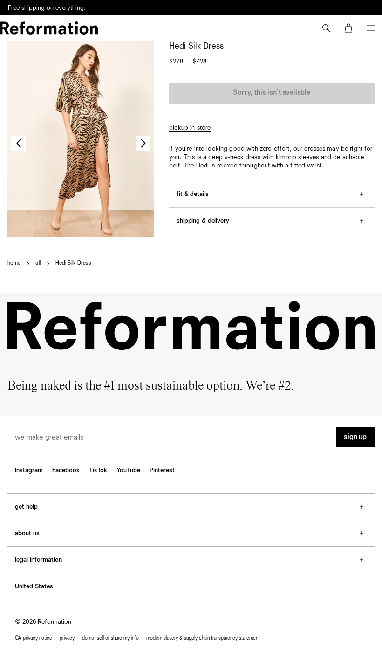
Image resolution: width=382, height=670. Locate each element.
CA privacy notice (33, 638)
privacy (67, 638)
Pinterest (162, 470)
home (13, 263)
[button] (326, 28)
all (37, 263)
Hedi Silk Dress (73, 263)
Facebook (66, 470)
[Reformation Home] (49, 28)
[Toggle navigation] (370, 28)
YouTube (128, 470)
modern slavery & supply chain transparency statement (202, 638)
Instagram (29, 470)
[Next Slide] (143, 143)
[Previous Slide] (18, 143)
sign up (355, 437)
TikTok (98, 470)
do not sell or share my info (110, 638)
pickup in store (190, 128)
